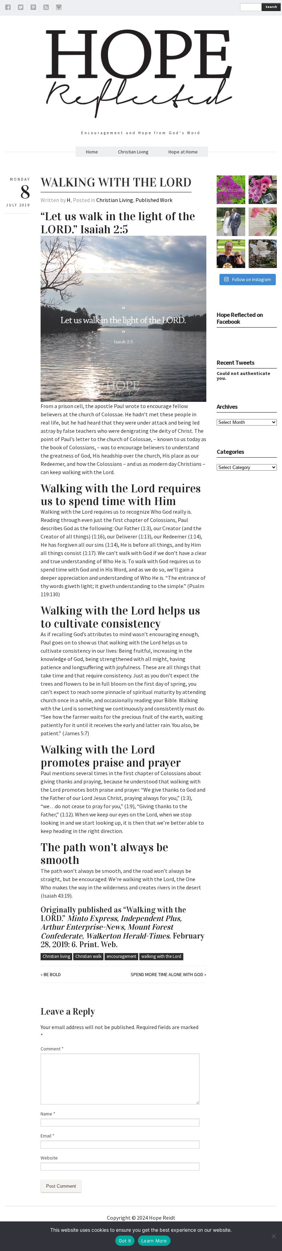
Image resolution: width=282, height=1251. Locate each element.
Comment (52, 1049)
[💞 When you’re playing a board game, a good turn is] (263, 221)
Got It (125, 1240)
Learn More (154, 1240)
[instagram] (59, 8)
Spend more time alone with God (167, 974)
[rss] (46, 8)
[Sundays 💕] (231, 253)
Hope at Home (183, 151)
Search (271, 6)
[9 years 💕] (231, 221)
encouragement (121, 956)
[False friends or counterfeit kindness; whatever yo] (231, 189)
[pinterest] (33, 8)
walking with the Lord (161, 956)
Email (47, 1136)
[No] (273, 1236)
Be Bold (52, 974)
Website (49, 1158)
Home (92, 151)
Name (48, 1114)
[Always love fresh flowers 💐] (263, 189)
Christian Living (133, 151)
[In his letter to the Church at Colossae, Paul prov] (263, 253)
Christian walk (88, 956)
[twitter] (20, 8)
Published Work (153, 199)
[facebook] (8, 8)
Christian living (56, 956)
